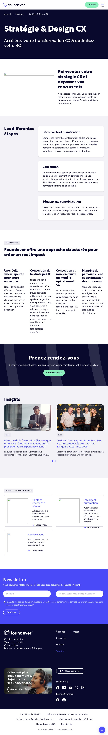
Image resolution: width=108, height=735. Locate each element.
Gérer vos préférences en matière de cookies (68, 714)
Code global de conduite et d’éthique (75, 719)
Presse (76, 631)
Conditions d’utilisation (30, 714)
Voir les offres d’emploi (21, 689)
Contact (92, 5)
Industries (61, 638)
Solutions (19, 14)
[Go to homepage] (14, 5)
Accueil (7, 14)
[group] (27, 430)
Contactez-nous (54, 373)
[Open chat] (102, 730)
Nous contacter (72, 671)
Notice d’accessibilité (45, 724)
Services (60, 644)
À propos (60, 631)
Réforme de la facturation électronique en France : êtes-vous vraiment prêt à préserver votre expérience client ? (27, 443)
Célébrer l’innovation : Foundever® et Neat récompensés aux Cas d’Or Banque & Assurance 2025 (79, 443)
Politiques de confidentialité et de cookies (34, 719)
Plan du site (66, 724)
